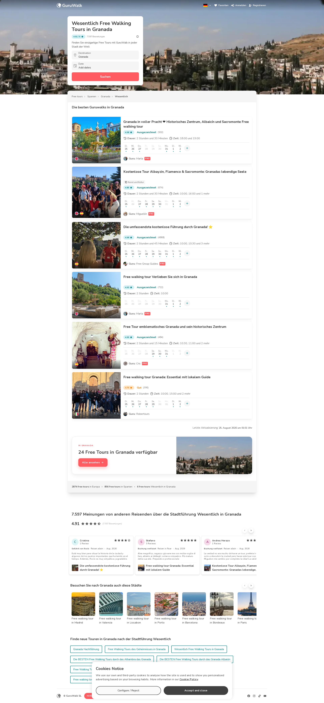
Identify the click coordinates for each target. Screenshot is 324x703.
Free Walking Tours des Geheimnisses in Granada (137, 649)
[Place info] (137, 36)
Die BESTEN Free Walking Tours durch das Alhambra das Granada (112, 659)
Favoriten (223, 5)
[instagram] (254, 696)
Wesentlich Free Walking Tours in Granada (199, 649)
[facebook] (248, 696)
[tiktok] (259, 696)
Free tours (77, 96)
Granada (105, 96)
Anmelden (240, 5)
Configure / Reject (128, 690)
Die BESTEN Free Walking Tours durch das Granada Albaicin (195, 659)
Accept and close (195, 690)
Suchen (105, 77)
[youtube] (265, 696)
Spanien (91, 96)
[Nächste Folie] (251, 530)
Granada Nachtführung (86, 649)
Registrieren (259, 5)
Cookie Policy (189, 679)
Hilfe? (90, 695)
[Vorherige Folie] (244, 530)
